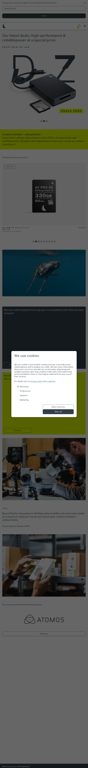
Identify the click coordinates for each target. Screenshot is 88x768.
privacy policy (37, 381)
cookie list (51, 381)
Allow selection (58, 407)
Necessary (24, 386)
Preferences (25, 391)
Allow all (58, 412)
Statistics (24, 395)
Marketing (24, 400)
